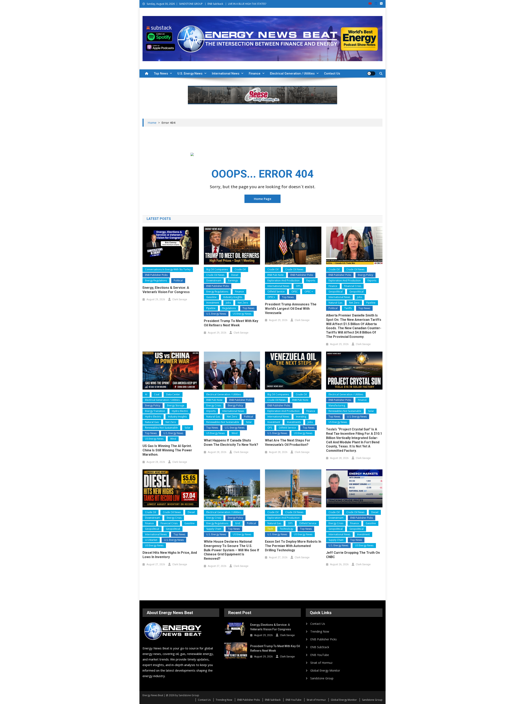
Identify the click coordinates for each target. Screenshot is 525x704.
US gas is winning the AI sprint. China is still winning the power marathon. (167, 450)
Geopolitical (336, 291)
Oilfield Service (276, 291)
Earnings (233, 280)
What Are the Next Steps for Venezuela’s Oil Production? (287, 442)
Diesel (234, 275)
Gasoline (211, 297)
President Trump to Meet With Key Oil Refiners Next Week (231, 323)
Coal (156, 394)
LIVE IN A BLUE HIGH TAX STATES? (247, 4)
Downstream (213, 280)
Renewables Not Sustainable (161, 427)
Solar (188, 427)
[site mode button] (371, 73)
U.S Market (151, 540)
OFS (298, 286)
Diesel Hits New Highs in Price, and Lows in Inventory (170, 555)
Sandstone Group (321, 678)
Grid (237, 523)
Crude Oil (240, 269)
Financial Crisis (352, 286)
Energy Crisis (213, 405)
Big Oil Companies (217, 269)
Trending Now (319, 631)
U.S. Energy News (189, 73)
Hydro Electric (180, 411)
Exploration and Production (283, 280)
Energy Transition (155, 411)
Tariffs (348, 308)
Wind (173, 438)
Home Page (262, 199)
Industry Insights (232, 297)
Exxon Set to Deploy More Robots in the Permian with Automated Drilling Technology (293, 546)
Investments (294, 422)
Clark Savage (179, 299)
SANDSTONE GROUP (191, 4)
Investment (212, 302)
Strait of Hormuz (321, 663)
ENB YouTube (319, 655)
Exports (310, 280)
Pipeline (211, 308)
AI (146, 394)
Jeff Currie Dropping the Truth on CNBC (353, 555)
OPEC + (309, 291)
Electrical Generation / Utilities (292, 73)
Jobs (228, 302)
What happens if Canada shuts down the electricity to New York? (231, 442)
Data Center (173, 394)
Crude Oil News (215, 275)
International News (225, 73)
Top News (161, 73)
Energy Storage (175, 405)
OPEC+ (271, 297)
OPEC (294, 291)
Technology (286, 529)
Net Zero (243, 302)
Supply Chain (213, 529)
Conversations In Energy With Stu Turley (168, 269)
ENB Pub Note (275, 275)
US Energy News (242, 313)
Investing (301, 416)
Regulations (229, 308)
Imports (211, 411)
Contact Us (332, 73)
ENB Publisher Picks (156, 275)
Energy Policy (365, 275)
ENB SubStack (215, 4)
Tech (270, 529)
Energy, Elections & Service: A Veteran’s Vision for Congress (166, 290)
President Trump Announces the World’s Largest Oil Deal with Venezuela (290, 308)
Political (178, 280)
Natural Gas (335, 302)
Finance (254, 73)
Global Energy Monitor (325, 670)
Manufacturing (337, 405)
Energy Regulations (156, 280)
